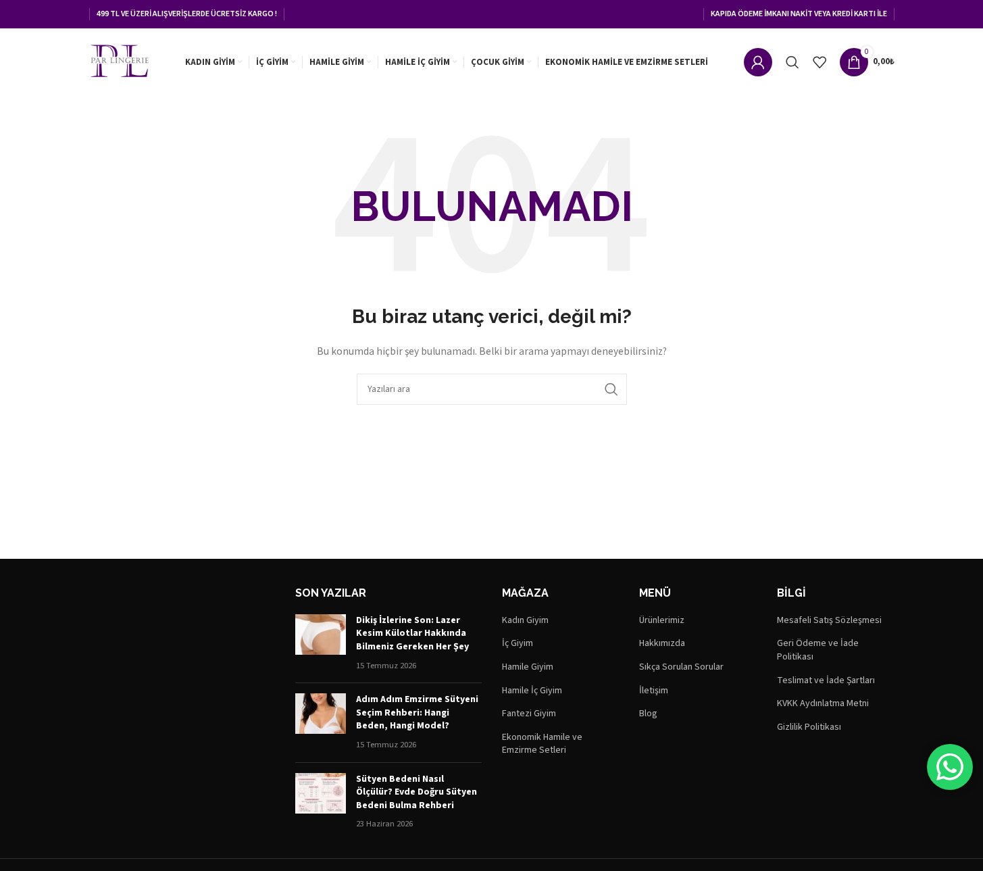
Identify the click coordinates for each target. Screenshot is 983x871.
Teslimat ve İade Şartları (826, 680)
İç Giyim (517, 643)
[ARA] (611, 389)
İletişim (653, 691)
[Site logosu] (119, 61)
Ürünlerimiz (661, 620)
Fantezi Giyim (529, 713)
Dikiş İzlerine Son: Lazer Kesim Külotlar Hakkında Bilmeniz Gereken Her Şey (412, 633)
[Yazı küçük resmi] (320, 643)
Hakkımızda (662, 643)
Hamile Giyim (527, 667)
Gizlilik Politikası (809, 727)
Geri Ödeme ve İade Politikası (818, 650)
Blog (648, 713)
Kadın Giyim (525, 620)
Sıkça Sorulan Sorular (681, 667)
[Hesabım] (758, 62)
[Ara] (792, 62)
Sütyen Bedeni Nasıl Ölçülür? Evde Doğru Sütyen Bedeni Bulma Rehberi (416, 792)
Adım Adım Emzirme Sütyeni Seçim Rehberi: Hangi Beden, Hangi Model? (417, 712)
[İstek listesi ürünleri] (819, 62)
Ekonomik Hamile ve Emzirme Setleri (542, 744)
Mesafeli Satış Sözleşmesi (829, 620)
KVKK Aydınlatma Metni (823, 703)
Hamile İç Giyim (532, 691)
